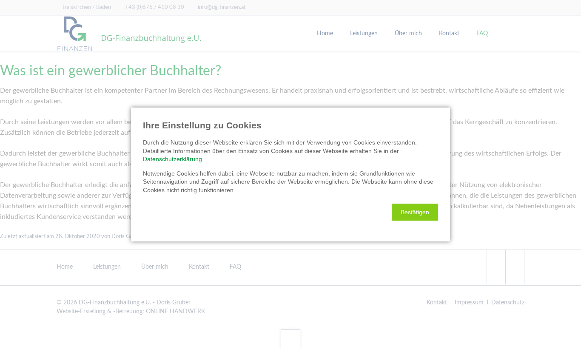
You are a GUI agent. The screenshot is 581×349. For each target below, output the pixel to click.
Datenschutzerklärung (172, 159)
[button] (415, 212)
